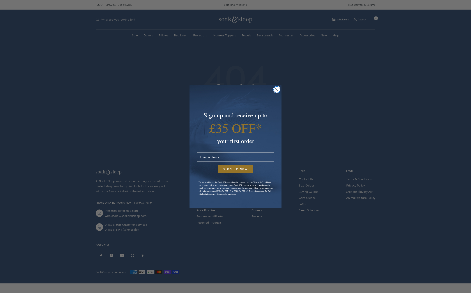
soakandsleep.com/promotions (222, 194)
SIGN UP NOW (235, 169)
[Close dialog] (277, 89)
